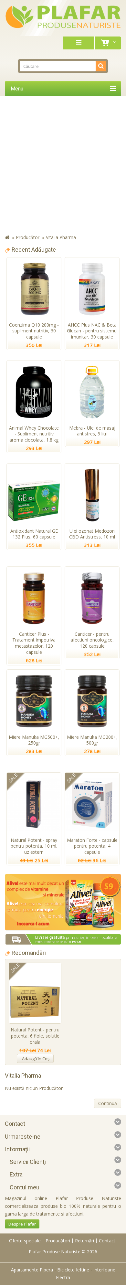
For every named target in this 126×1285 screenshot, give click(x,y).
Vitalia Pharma (61, 237)
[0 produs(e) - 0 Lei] (106, 43)
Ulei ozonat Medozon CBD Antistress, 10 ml (92, 534)
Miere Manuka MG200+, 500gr (92, 740)
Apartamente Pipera (32, 1270)
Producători (58, 1241)
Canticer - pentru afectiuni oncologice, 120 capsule (92, 640)
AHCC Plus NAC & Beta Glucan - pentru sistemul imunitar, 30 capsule (92, 331)
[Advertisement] (63, 166)
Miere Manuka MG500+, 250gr (34, 740)
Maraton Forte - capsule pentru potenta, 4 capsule (92, 846)
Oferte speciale (25, 1241)
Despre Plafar (22, 1224)
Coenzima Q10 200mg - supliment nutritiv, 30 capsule (34, 331)
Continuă (107, 1103)
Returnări (84, 1241)
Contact (107, 1241)
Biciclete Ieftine (73, 1270)
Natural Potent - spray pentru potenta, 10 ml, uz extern (34, 846)
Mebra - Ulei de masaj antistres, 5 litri (92, 431)
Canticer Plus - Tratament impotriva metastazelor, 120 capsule (34, 643)
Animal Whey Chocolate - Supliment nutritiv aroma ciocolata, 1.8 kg (34, 434)
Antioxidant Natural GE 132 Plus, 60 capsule (34, 534)
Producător (27, 237)
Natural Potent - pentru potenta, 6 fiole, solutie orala (35, 1036)
